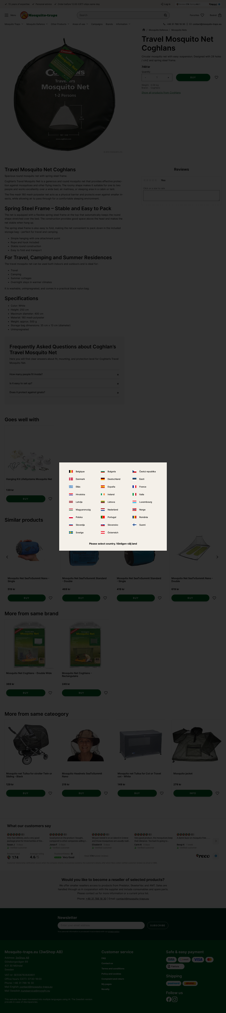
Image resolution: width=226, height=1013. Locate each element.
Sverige (79, 532)
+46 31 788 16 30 (176, 24)
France (142, 486)
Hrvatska (80, 494)
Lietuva (111, 502)
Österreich (113, 532)
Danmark (80, 479)
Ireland (111, 494)
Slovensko (113, 524)
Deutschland (114, 479)
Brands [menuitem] (109, 24)
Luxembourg (145, 502)
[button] (9, 15)
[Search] (165, 15)
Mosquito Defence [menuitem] (35, 24)
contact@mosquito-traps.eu (207, 24)
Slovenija (80, 524)
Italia (141, 494)
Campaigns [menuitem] (97, 24)
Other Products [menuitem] (58, 24)
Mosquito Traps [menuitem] (12, 24)
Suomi (142, 524)
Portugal (112, 517)
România (143, 517)
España (111, 486)
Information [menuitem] (121, 24)
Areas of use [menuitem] (79, 24)
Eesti (141, 479)
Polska (79, 517)
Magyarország (83, 509)
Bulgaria (112, 471)
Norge (142, 509)
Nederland (113, 509)
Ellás (78, 486)
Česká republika (147, 471)
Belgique (80, 471)
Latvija (79, 502)
